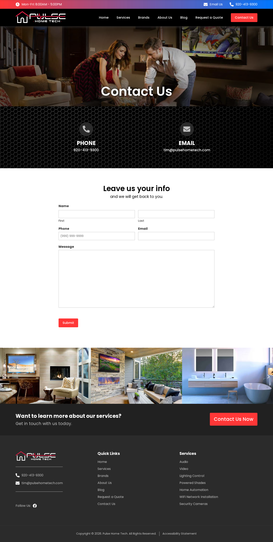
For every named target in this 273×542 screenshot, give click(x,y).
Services (123, 17)
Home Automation (193, 490)
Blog (183, 17)
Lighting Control (191, 476)
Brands (143, 17)
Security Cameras (193, 504)
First (62, 220)
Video (183, 469)
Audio (183, 462)
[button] (4, 376)
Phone (86, 143)
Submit (68, 322)
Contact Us (244, 17)
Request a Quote (209, 17)
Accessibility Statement (179, 534)
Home (104, 17)
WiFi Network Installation (198, 497)
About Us (164, 17)
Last (141, 220)
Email (187, 143)
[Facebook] (35, 506)
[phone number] (86, 129)
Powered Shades (192, 483)
